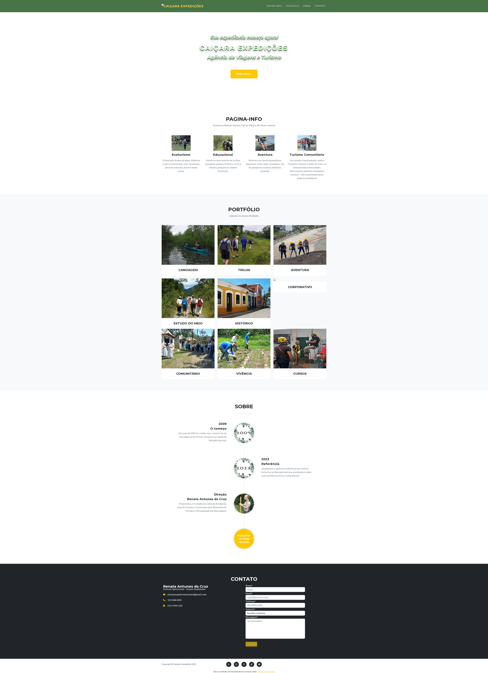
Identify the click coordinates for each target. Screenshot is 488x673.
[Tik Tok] (251, 664)
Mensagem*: (252, 617)
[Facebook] (244, 664)
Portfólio (292, 6)
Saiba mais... (244, 74)
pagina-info (274, 6)
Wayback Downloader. (266, 671)
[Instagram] (236, 664)
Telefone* (250, 601)
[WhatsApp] (228, 664)
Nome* (249, 585)
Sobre (307, 6)
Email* (249, 593)
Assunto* (250, 609)
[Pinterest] (259, 664)
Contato (320, 6)
